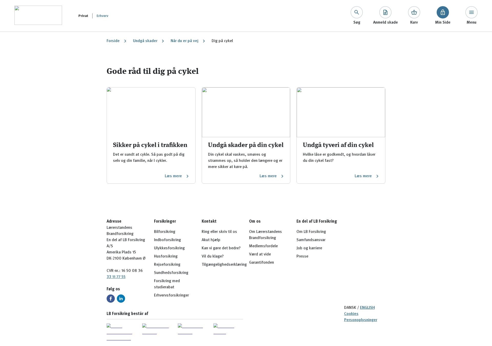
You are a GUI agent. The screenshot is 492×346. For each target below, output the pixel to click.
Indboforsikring (167, 240)
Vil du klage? (213, 256)
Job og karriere (309, 248)
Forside (113, 41)
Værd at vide (260, 254)
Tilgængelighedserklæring (224, 265)
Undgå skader (145, 41)
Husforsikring (166, 256)
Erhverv (102, 16)
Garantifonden (261, 263)
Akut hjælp (211, 240)
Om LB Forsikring (311, 232)
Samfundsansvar (310, 240)
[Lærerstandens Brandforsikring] (38, 16)
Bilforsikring (164, 232)
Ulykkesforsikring (169, 248)
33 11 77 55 (116, 277)
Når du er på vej (184, 41)
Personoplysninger (360, 320)
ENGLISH (367, 308)
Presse (302, 256)
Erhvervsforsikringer (171, 295)
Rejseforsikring (167, 265)
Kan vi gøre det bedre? (221, 248)
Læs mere (173, 176)
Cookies (351, 314)
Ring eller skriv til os (219, 232)
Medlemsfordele (263, 246)
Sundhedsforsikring (171, 273)
